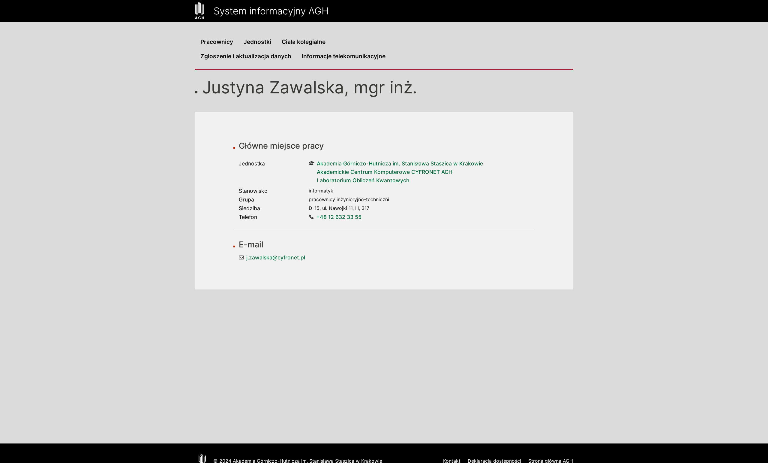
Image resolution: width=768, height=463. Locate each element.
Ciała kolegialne (304, 41)
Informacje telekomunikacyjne (344, 56)
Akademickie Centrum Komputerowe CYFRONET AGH (384, 172)
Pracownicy (216, 41)
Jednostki (257, 41)
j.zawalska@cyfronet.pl (275, 257)
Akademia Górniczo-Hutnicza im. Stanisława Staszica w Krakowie (400, 163)
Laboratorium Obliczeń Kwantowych (363, 180)
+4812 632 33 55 (339, 217)
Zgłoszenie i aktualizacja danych (245, 56)
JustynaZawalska (273, 87)
